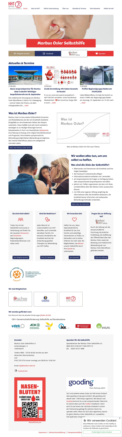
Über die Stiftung (101, 257)
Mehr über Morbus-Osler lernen (20, 148)
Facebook (49, 53)
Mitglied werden (23, 53)
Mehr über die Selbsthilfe (80, 204)
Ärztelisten (17, 236)
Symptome (44, 130)
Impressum (43, 432)
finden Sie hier (45, 315)
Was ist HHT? (35, 8)
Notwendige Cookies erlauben (102, 432)
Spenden (102, 53)
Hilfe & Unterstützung (51, 8)
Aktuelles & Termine (79, 8)
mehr (26, 105)
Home (25, 8)
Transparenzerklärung (75, 432)
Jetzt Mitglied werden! (21, 257)
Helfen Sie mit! (109, 8)
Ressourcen (24, 233)
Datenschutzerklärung (57, 432)
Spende (70, 249)
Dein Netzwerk (95, 8)
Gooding (69, 401)
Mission (81, 243)
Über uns (65, 8)
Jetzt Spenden (74, 257)
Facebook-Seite (22, 371)
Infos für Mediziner (47, 257)
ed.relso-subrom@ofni (27, 366)
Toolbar (88, 404)
